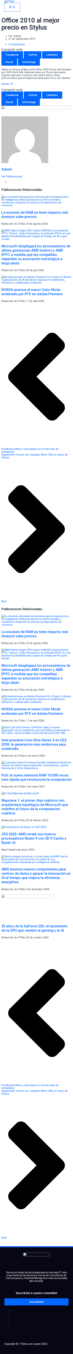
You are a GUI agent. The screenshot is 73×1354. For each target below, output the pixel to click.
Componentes (17, 44)
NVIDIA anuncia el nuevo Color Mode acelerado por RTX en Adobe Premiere (32, 292)
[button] (36, 1302)
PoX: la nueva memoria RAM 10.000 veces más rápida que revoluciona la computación (36, 777)
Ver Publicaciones (11, 176)
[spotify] (40, 1324)
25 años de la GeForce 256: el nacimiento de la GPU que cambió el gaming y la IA (34, 928)
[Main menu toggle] (12, 7)
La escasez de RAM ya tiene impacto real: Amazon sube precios (35, 214)
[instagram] (40, 1321)
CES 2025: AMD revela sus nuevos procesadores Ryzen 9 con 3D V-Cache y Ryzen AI (33, 838)
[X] (40, 1313)
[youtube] (40, 1318)
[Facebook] (40, 1310)
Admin (6, 169)
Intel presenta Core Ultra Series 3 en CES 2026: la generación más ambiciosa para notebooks (33, 744)
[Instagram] (40, 1316)
